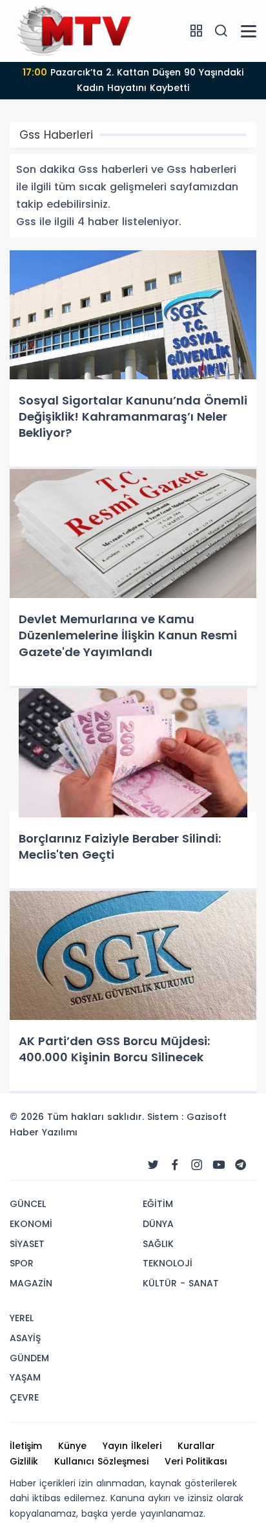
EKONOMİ (31, 1223)
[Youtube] (218, 1165)
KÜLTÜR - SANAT (181, 1283)
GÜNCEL (28, 1203)
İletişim (26, 1445)
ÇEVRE (24, 1397)
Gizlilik (24, 1461)
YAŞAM (25, 1377)
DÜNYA (158, 1223)
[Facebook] (175, 1165)
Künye (72, 1445)
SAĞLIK (158, 1243)
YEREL (22, 1318)
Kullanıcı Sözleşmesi (101, 1461)
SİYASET (27, 1243)
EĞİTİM (158, 1203)
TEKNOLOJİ (167, 1263)
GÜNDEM (29, 1358)
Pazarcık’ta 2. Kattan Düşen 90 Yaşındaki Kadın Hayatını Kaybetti (133, 80)
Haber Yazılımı (43, 1132)
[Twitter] (153, 1165)
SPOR (22, 1263)
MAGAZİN (31, 1283)
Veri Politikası (196, 1461)
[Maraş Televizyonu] (74, 30)
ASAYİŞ (25, 1338)
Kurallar (196, 1445)
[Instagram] (196, 1165)
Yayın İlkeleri (132, 1445)
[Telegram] (240, 1165)
